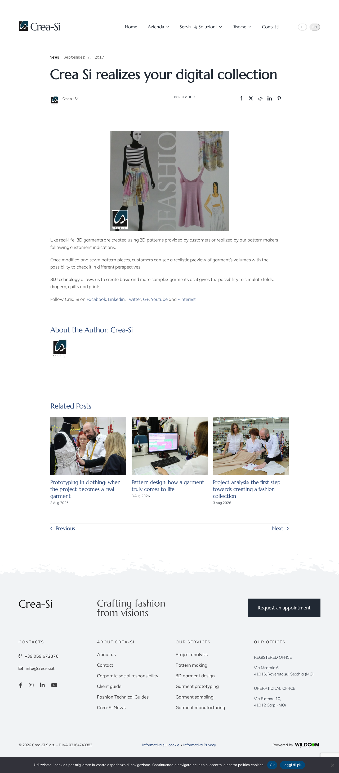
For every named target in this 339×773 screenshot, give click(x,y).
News (54, 57)
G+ (146, 299)
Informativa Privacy (199, 745)
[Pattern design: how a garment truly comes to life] (170, 446)
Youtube (159, 299)
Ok (272, 765)
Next (278, 528)
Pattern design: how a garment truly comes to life (168, 486)
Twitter (134, 299)
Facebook (96, 299)
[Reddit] (260, 98)
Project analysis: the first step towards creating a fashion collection (247, 489)
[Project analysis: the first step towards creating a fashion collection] (251, 446)
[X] (251, 98)
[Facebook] (241, 98)
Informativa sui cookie (160, 745)
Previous (65, 528)
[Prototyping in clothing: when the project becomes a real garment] (88, 446)
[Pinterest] (279, 98)
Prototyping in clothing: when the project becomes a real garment (85, 489)
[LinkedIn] (269, 98)
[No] (332, 765)
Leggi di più (292, 765)
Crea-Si (121, 330)
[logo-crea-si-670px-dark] (40, 23)
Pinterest (186, 299)
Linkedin (116, 299)
